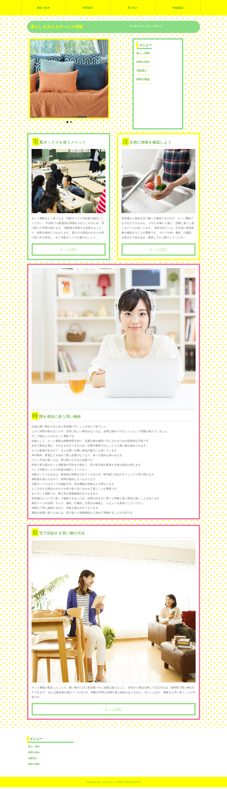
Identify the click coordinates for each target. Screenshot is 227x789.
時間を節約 (143, 61)
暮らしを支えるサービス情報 (57, 26)
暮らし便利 (143, 53)
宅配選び (141, 70)
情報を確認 (143, 79)
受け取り (133, 7)
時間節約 (87, 7)
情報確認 (178, 7)
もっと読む (68, 249)
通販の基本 (43, 7)
